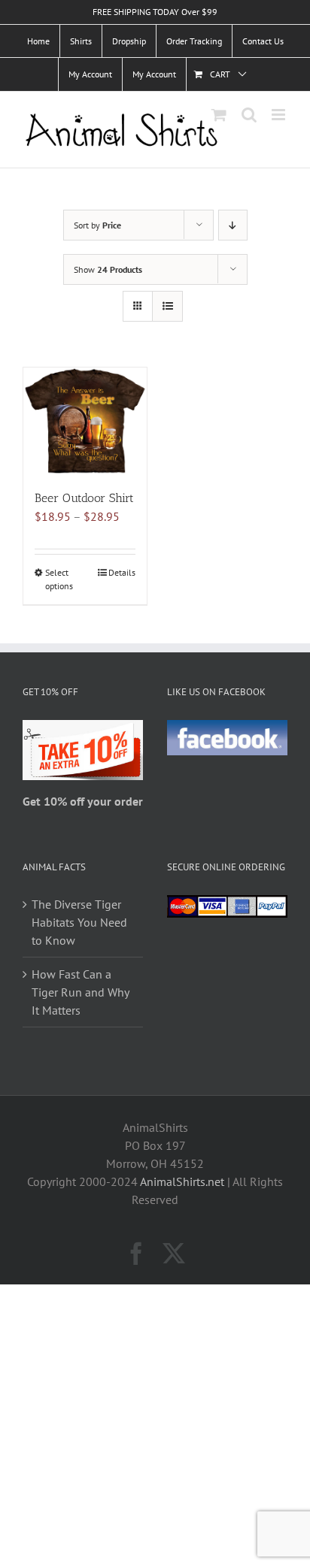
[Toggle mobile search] (249, 115)
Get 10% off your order (83, 801)
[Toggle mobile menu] (279, 115)
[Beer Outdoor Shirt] (85, 421)
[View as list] (167, 306)
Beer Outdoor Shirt (84, 498)
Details (121, 572)
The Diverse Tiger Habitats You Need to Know (79, 922)
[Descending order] (233, 225)
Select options (59, 579)
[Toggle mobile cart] (218, 115)
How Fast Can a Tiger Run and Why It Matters (80, 992)
